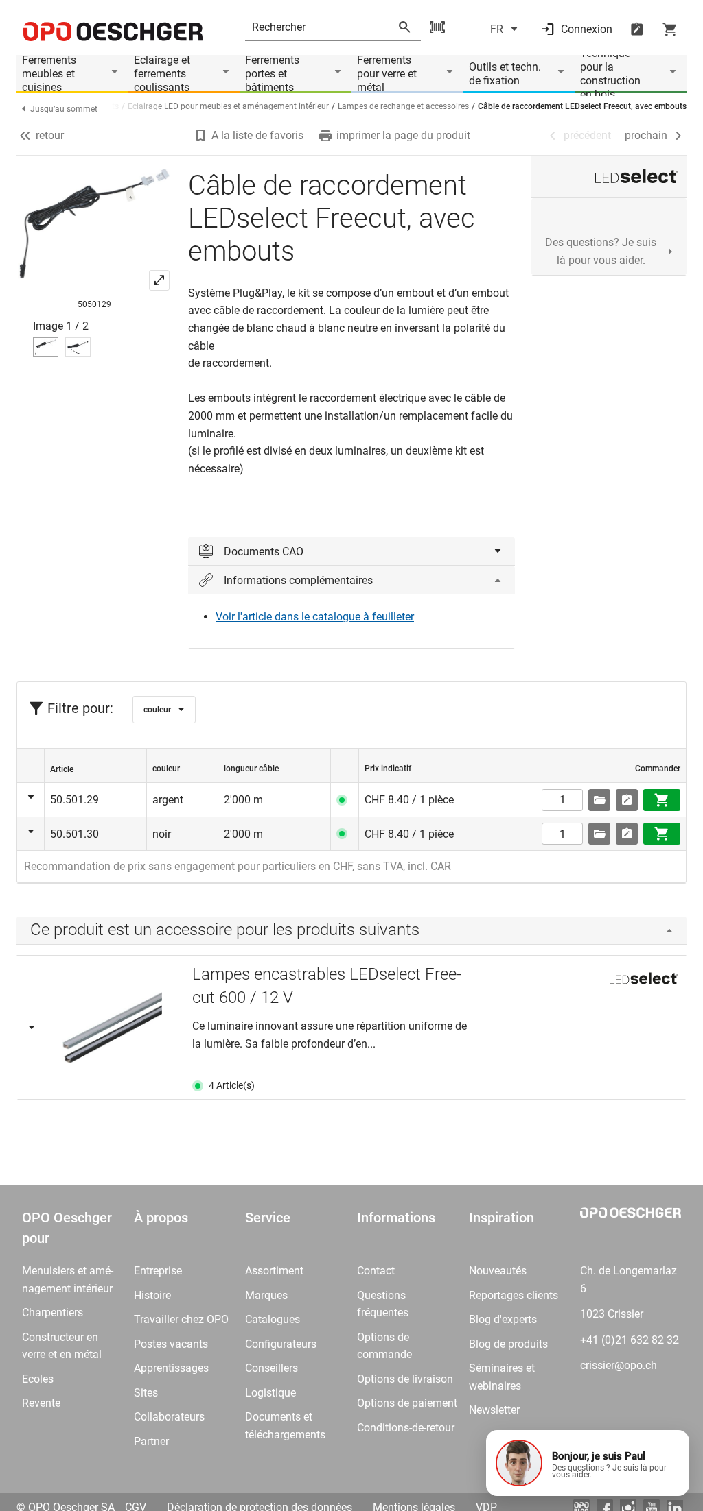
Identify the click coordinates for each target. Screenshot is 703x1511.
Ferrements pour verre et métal (387, 74)
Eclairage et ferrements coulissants (162, 74)
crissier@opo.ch (618, 1365)
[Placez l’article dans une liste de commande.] (627, 800)
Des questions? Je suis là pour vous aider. (600, 251)
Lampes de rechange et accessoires (403, 106)
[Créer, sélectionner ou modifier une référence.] (599, 800)
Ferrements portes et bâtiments (272, 74)
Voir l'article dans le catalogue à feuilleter (315, 616)
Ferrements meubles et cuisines (49, 74)
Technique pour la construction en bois (610, 74)
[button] (587, 1463)
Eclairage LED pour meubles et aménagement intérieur (228, 106)
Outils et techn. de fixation (505, 73)
